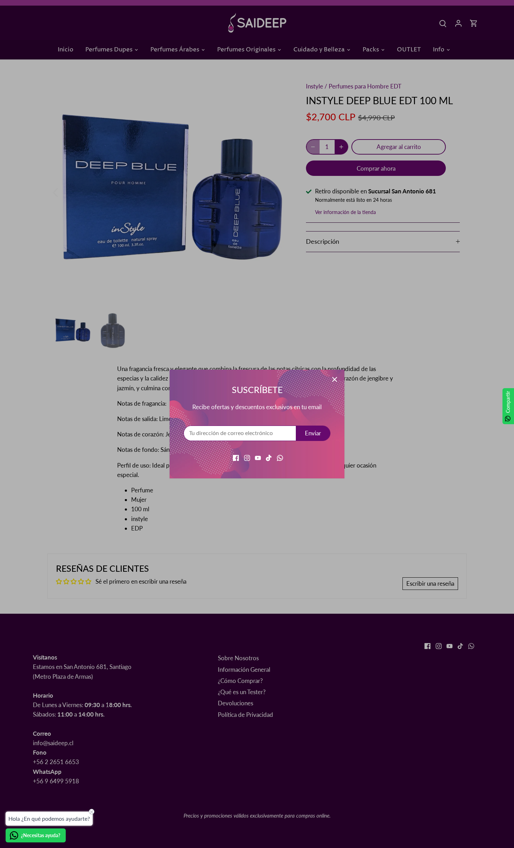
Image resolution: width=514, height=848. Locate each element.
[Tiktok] (269, 457)
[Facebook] (236, 457)
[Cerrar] (334, 379)
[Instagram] (247, 457)
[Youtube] (258, 457)
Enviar (313, 433)
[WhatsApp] (280, 457)
